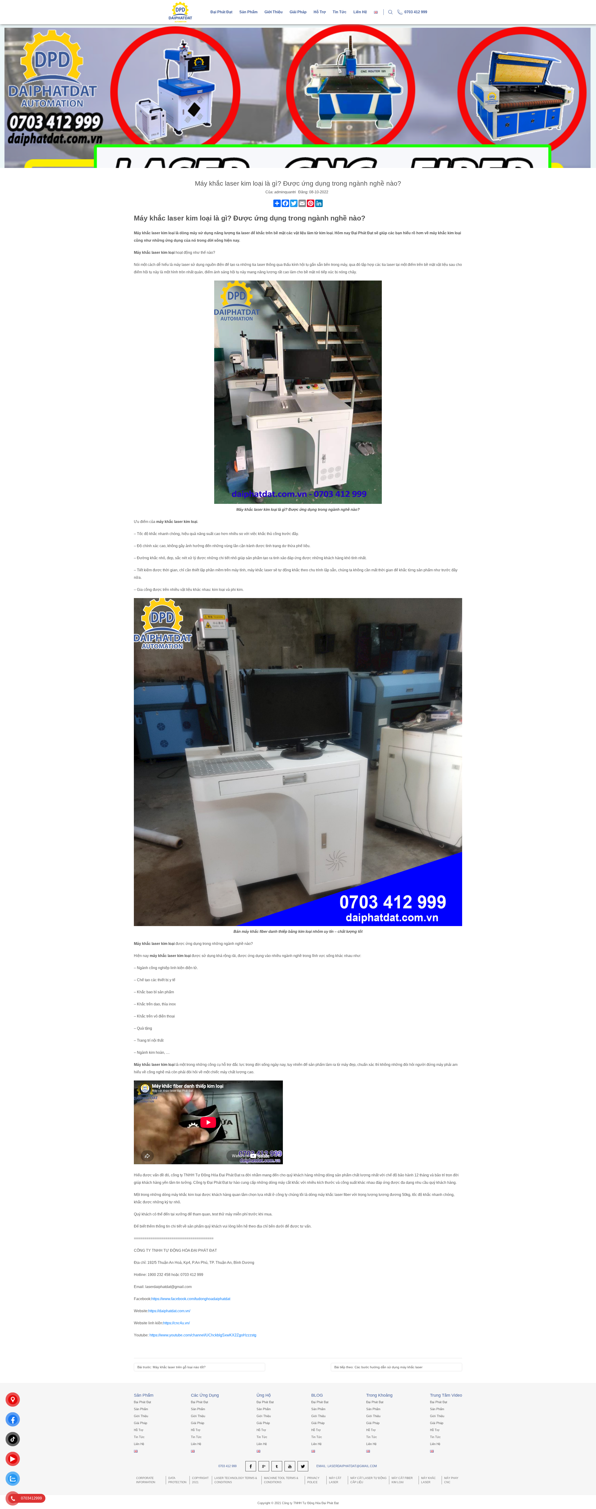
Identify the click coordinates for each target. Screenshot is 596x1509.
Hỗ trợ (320, 12)
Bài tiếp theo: (378, 1367)
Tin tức (339, 12)
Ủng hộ (264, 1395)
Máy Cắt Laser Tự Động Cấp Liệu (368, 1480)
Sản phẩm (248, 12)
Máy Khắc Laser (428, 1480)
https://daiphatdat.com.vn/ (169, 1311)
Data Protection (177, 1480)
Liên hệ (360, 12)
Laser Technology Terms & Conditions (235, 1480)
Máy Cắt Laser (335, 1480)
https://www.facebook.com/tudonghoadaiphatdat (190, 1299)
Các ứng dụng (205, 1395)
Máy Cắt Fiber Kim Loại (402, 1480)
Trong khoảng (379, 1395)
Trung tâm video (446, 1395)
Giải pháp (298, 12)
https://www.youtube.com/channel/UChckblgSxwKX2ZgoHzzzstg (202, 1335)
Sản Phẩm (143, 1395)
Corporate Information (145, 1480)
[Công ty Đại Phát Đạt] (180, 12)
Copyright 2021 (200, 1480)
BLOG (317, 1395)
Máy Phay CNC (451, 1480)
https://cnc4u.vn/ (176, 1323)
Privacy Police (313, 1480)
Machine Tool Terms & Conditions (281, 1480)
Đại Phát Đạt (221, 12)
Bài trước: (171, 1367)
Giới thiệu (273, 12)
